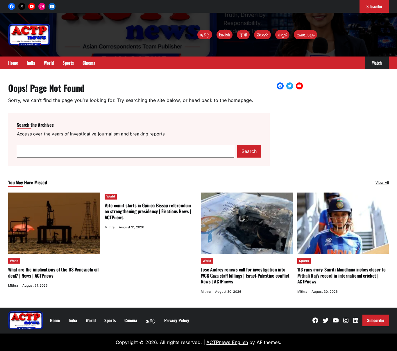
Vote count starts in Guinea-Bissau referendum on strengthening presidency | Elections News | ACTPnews (148, 211)
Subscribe (374, 6)
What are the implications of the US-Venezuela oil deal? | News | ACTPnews (53, 272)
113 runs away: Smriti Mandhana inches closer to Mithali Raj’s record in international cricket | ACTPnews (341, 275)
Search (249, 151)
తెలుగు (262, 34)
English (224, 34)
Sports (304, 261)
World (14, 261)
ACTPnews (219, 342)
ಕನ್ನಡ (282, 34)
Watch (377, 62)
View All (382, 182)
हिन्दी (243, 34)
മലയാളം (305, 34)
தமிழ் (205, 34)
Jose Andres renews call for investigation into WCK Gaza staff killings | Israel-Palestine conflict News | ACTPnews (245, 275)
